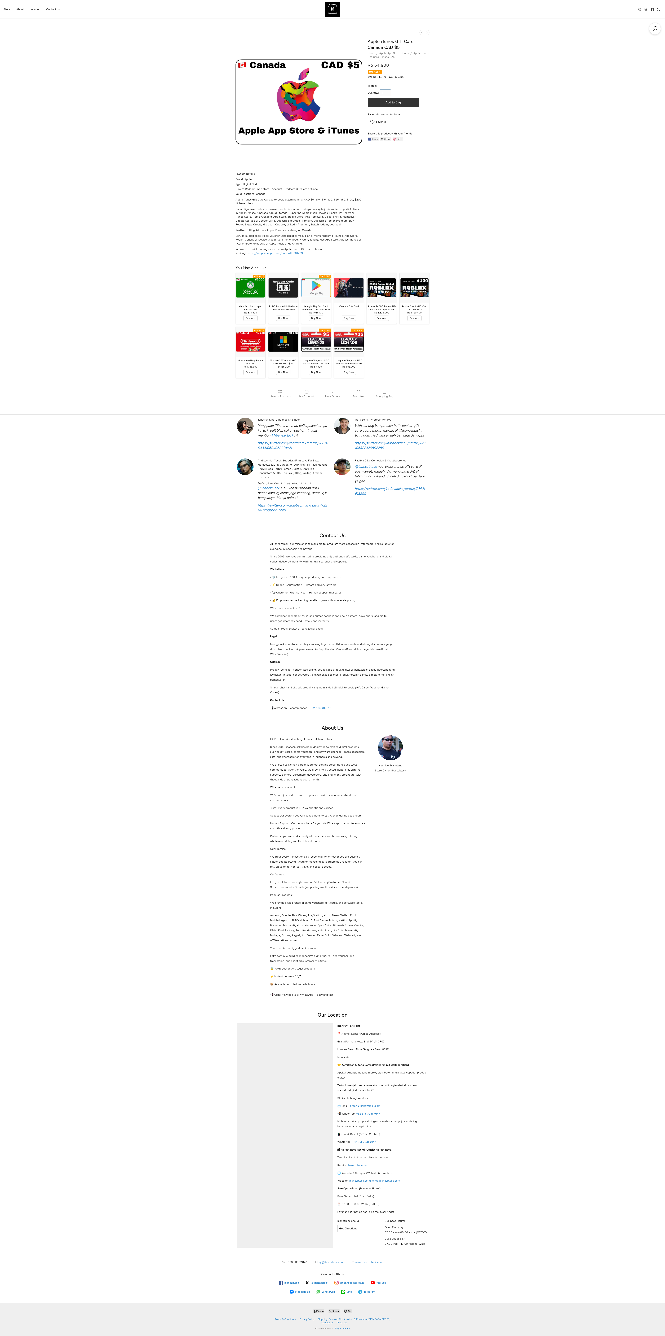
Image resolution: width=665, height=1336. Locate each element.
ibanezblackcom (357, 1165)
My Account (306, 396)
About (20, 9)
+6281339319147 (320, 708)
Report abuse (342, 1328)
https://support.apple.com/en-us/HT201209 (275, 253)
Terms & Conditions (285, 1319)
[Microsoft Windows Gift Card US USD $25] (283, 341)
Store (6, 9)
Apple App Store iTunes (394, 53)
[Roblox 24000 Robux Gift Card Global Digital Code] (381, 288)
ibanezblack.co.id (360, 1180)
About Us (342, 1322)
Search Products (280, 396)
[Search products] (655, 29)
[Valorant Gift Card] (349, 288)
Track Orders (332, 396)
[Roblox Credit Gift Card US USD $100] (414, 288)
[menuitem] (422, 32)
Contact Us (327, 1322)
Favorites (358, 396)
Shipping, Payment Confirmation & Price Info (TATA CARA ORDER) (354, 1319)
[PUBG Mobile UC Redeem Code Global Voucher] (283, 288)
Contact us (53, 9)
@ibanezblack (282, 435)
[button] (379, 121)
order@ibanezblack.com (365, 1105)
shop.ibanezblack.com (386, 1180)
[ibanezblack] (332, 9)
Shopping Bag (384, 396)
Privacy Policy (306, 1319)
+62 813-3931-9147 (368, 1113)
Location (35, 9)
